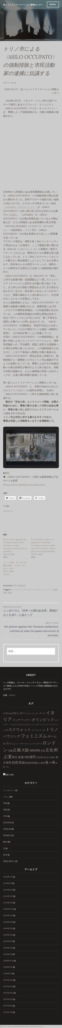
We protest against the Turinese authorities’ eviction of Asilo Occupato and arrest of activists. (15, 545)
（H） (7, 767)
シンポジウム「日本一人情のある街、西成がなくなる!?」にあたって (30, 611)
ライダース (38, 744)
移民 (10, 592)
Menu (53, 4)
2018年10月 (8, 960)
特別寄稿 (7, 822)
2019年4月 (7, 935)
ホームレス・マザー (17, 744)
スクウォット (40, 589)
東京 (14, 757)
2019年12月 (8, 909)
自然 (15, 762)
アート (42, 713)
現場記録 (21, 585)
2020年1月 (7, 902)
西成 (22, 762)
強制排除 (34, 750)
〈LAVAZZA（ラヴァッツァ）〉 (20, 207)
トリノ (50, 589)
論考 (5, 855)
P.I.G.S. (32, 686)
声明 (15, 585)
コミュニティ (25, 724)
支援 (43, 750)
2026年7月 (8, 877)
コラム (6, 796)
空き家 (39, 757)
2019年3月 (7, 941)
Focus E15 (11, 713)
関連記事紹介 (9, 861)
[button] (24, 457)
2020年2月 (8, 896)
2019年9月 (7, 922)
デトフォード (37, 730)
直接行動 (23, 757)
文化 (49, 749)
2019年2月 (7, 948)
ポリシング (29, 744)
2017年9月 (7, 999)
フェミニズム (34, 736)
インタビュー (9, 790)
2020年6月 (8, 890)
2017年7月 (7, 1012)
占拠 (17, 749)
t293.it (12, 695)
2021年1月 (7, 883)
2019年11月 (8, 915)
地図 (5, 809)
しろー (21, 713)
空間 (44, 757)
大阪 (25, 750)
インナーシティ (26, 589)
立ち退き (51, 757)
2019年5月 (7, 928)
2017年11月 (8, 986)
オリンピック (43, 719)
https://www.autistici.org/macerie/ (24, 484)
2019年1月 (7, 954)
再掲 (5, 803)
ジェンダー (36, 724)
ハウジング (11, 736)
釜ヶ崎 (50, 762)
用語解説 (7, 835)
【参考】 (17, 252)
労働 (10, 750)
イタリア (15, 589)
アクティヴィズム (32, 713)
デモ (43, 730)
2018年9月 (7, 967)
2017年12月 (8, 980)
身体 (42, 762)
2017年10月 (8, 993)
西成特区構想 (31, 762)
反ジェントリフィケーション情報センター (23, 5)
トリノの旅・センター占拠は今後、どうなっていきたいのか (14, 565)
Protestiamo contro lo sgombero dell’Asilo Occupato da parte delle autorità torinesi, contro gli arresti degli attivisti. (43, 545)
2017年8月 (7, 1005)
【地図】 (13, 214)
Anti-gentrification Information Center (25, 1026)
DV (4, 713)
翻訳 (5, 842)
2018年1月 (7, 973)
